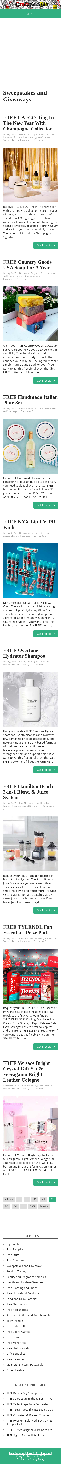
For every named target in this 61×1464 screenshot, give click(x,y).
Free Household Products (31, 408)
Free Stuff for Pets (17, 1348)
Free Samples (15, 1249)
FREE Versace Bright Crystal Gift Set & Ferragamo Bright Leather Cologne (26, 1071)
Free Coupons (15, 1260)
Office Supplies (15, 1353)
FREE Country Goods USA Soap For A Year (27, 264)
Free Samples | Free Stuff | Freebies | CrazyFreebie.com (30, 1455)
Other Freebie (15, 1370)
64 (15, 1206)
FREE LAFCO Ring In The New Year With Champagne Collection (28, 123)
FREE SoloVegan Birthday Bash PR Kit (29, 1398)
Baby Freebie (14, 1321)
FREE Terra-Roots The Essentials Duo (29, 1410)
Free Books (13, 1337)
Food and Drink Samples (22, 1299)
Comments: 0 (40, 140)
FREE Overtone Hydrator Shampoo (24, 653)
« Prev (9, 1199)
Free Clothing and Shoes (21, 1288)
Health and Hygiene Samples (36, 137)
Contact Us (23, 1459)
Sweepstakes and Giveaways (16, 140)
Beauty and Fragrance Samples (34, 134)
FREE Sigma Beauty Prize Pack (25, 1435)
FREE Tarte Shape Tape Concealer (27, 1404)
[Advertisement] (30, 48)
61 (43, 1199)
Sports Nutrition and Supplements (28, 1315)
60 (34, 1199)
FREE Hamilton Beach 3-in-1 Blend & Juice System (28, 791)
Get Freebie (44, 245)
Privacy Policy (37, 1459)
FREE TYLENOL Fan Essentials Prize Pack (27, 929)
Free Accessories (17, 1310)
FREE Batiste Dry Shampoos (24, 1393)
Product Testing (16, 1271)
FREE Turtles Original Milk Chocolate (29, 1430)
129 (32, 1206)
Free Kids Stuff (15, 1326)
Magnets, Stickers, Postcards (24, 1364)
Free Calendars (16, 1359)
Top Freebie (13, 1244)
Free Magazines (16, 1343)
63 (6, 1206)
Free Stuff (23, 938)
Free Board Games (18, 1332)
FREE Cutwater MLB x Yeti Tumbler (28, 1415)
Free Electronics (26, 803)
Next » (44, 1206)
